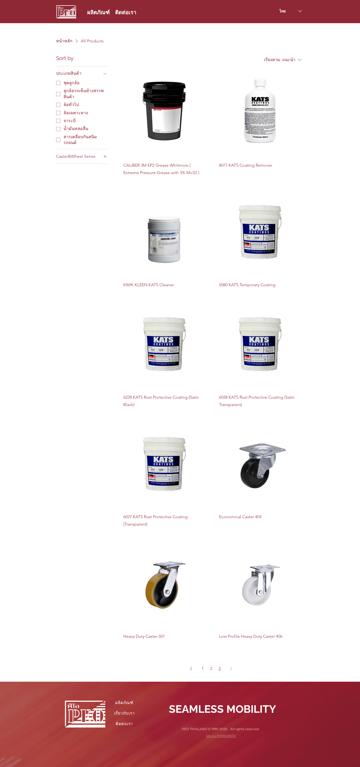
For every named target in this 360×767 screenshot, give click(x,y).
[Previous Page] (191, 668)
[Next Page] (231, 668)
